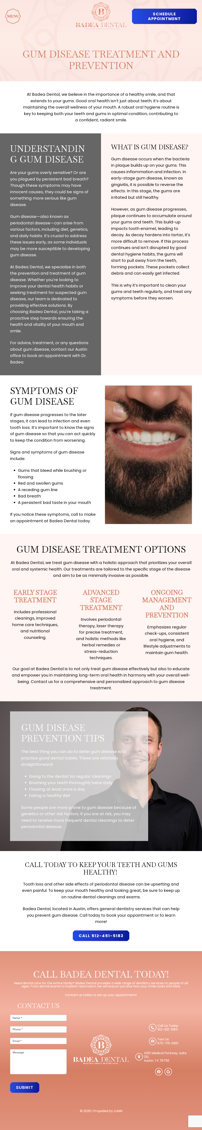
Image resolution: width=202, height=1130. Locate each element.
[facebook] (159, 1074)
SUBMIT (24, 1087)
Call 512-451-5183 (101, 936)
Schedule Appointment (164, 16)
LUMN (118, 1111)
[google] (168, 1074)
